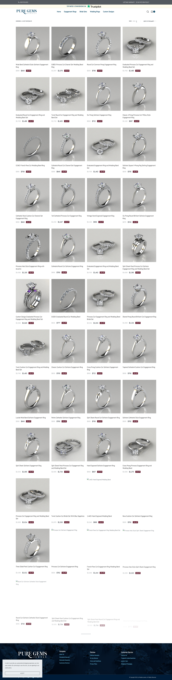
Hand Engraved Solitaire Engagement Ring (101, 465)
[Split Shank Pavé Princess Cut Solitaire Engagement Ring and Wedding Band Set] (139, 245)
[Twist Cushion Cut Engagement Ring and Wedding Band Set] (32, 346)
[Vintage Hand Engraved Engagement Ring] (104, 195)
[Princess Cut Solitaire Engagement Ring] (68, 545)
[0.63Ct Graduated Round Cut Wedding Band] (68, 296)
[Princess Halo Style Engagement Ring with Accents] (32, 245)
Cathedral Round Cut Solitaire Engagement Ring (67, 266)
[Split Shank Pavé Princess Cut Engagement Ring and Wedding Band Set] (68, 444)
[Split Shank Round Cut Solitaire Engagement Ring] (104, 396)
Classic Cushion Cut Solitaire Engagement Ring (67, 367)
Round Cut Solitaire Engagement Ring (135, 617)
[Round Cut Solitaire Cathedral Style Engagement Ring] (32, 596)
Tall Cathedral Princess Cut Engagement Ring (66, 216)
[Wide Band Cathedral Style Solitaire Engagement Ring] (32, 43)
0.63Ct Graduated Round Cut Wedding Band (65, 317)
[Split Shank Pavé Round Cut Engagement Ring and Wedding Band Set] (104, 596)
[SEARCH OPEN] (148, 12)
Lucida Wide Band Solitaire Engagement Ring (31, 417)
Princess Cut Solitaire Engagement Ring (64, 566)
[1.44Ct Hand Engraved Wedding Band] (104, 495)
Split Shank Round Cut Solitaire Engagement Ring (103, 417)
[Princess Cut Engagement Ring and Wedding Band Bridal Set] (104, 296)
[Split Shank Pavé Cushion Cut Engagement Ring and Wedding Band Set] (68, 596)
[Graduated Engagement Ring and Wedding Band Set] (104, 144)
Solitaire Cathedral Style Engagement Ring (137, 417)
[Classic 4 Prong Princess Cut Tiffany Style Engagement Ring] (139, 94)
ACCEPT (22, 673)
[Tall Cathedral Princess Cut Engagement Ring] (68, 195)
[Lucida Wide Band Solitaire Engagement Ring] (32, 396)
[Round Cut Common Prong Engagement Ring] (104, 43)
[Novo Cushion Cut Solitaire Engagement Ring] (139, 495)
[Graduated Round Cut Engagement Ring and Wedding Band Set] (32, 94)
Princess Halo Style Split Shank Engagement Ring (139, 566)
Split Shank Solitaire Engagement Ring (28, 465)
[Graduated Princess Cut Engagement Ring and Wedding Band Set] (139, 43)
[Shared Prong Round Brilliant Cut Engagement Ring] (139, 296)
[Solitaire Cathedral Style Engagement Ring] (139, 396)
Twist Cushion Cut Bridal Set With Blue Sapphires (67, 516)
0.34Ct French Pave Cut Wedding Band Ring (30, 165)
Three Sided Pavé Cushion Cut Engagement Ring (32, 566)
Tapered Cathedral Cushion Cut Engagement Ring (139, 367)
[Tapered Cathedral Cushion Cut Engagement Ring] (139, 346)
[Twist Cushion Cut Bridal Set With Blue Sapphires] (68, 495)
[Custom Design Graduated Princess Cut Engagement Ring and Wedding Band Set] (32, 296)
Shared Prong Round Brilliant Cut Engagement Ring (139, 317)
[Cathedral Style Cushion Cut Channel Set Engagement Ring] (32, 195)
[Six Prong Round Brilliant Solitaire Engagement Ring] (139, 195)
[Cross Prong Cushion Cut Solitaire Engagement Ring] (104, 346)
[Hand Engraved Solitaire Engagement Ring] (104, 444)
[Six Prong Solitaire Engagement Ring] (104, 94)
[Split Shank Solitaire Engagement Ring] (32, 444)
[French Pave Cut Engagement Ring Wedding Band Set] (104, 545)
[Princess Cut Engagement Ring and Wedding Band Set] (32, 495)
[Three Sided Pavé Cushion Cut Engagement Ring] (32, 545)
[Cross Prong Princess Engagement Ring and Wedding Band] (139, 444)
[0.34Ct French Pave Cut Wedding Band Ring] (32, 144)
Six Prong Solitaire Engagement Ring (99, 115)
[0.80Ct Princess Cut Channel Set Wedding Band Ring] (68, 43)
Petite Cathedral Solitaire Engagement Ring (65, 417)
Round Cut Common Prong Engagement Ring (101, 64)
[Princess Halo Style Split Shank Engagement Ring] (139, 545)
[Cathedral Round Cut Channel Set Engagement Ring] (68, 144)
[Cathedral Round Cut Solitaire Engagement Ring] (68, 245)
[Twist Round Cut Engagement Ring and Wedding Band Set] (68, 94)
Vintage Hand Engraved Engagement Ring (100, 216)
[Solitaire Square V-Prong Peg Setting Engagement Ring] (139, 144)
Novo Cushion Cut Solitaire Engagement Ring (137, 516)
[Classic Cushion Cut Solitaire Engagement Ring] (68, 346)
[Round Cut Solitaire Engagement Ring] (139, 596)
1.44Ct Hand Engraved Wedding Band (99, 516)
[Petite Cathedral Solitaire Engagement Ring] (68, 396)
